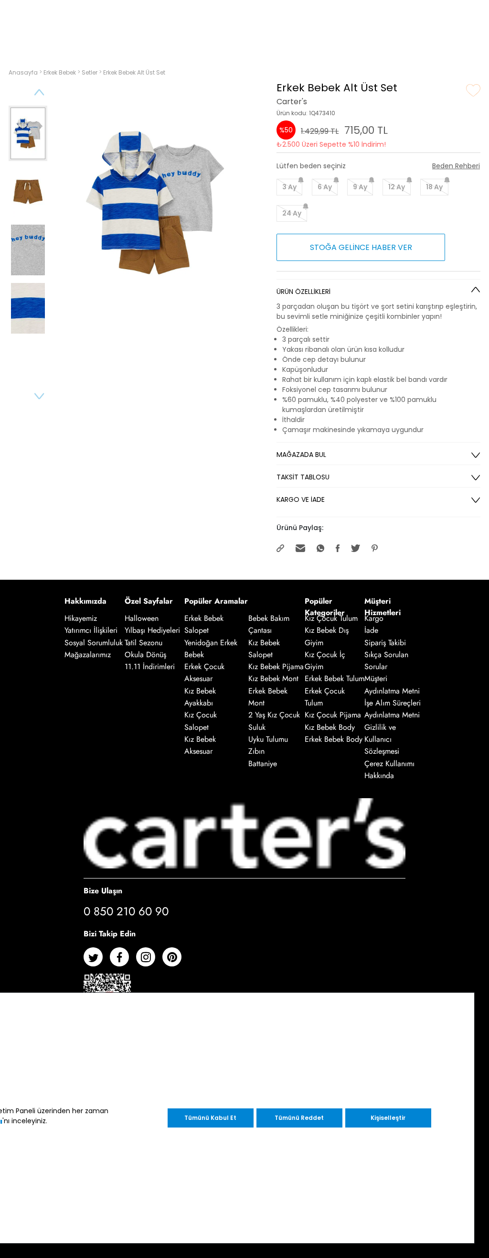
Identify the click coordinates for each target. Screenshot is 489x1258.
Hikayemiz (80, 618)
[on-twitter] (97, 960)
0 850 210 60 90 (126, 911)
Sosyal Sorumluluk (93, 642)
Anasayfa (24, 72)
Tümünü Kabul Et (210, 1118)
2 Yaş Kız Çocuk (274, 715)
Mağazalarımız (87, 654)
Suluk (257, 727)
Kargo (373, 618)
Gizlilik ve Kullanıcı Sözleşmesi (381, 739)
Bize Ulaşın (103, 890)
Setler (90, 72)
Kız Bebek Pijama (276, 666)
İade (371, 630)
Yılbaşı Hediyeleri (152, 630)
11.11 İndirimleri (150, 666)
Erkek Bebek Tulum (334, 678)
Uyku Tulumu (268, 739)
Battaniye (262, 763)
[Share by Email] (301, 547)
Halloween (142, 618)
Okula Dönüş (145, 654)
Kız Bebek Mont (273, 678)
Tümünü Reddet (299, 1118)
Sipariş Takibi (385, 642)
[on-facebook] (123, 960)
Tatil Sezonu (143, 642)
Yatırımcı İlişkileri (90, 630)
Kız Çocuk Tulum (331, 618)
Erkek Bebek (60, 72)
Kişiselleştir (388, 1118)
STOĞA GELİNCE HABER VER (361, 247)
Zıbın (256, 751)
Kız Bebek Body (330, 727)
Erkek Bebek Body (333, 739)
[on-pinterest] (175, 960)
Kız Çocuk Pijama (333, 715)
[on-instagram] (149, 960)
